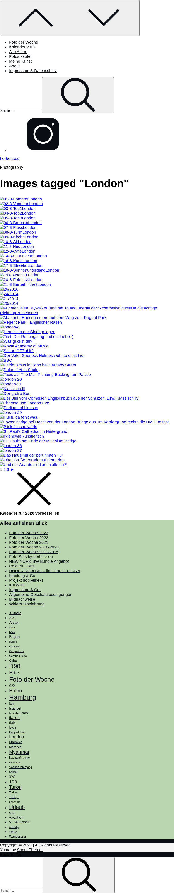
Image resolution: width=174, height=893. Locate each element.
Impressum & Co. (25, 590)
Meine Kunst (20, 61)
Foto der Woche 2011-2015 (33, 552)
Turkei (15, 787)
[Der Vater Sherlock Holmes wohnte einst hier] (42, 355)
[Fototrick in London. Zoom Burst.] (21, 279)
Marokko (15, 742)
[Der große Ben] (15, 393)
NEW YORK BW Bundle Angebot (39, 561)
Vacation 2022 (19, 822)
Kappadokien (17, 732)
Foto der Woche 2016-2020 (34, 547)
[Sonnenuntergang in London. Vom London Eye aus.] (29, 270)
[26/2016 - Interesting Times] (9, 289)
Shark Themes (30, 850)
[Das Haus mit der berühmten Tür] (31, 455)
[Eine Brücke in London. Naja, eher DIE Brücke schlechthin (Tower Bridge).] (21, 222)
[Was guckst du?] (16, 341)
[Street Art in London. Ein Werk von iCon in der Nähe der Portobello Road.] (21, 265)
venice (13, 832)
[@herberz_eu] (43, 150)
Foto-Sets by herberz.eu (31, 556)
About (14, 66)
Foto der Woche (23, 42)
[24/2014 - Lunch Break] (9, 294)
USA (12, 813)
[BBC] (6, 360)
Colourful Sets (22, 566)
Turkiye (14, 797)
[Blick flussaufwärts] (18, 426)
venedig (14, 827)
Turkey (13, 792)
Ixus (12, 727)
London (16, 736)
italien (14, 717)
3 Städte (15, 613)
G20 (11, 685)
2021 (12, 618)
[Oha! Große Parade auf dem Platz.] (33, 460)
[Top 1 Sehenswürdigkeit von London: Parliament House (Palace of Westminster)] (18, 208)
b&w (12, 632)
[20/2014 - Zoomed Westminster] (9, 303)
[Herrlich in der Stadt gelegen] (27, 332)
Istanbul (15, 708)
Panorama (14, 762)
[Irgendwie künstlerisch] (22, 436)
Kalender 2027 (22, 47)
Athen (12, 627)
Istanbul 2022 (19, 713)
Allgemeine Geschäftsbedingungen (40, 594)
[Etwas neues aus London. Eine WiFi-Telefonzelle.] (17, 246)
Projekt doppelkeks (26, 580)
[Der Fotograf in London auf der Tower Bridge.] (21, 199)
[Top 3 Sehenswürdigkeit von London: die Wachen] (18, 218)
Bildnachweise (22, 599)
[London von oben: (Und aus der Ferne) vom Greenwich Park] (21, 204)
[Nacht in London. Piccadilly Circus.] (19, 275)
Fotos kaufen (21, 56)
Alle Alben (18, 51)
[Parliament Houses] (19, 407)
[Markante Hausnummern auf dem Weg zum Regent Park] (53, 317)
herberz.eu (9, 158)
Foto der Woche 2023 (28, 533)
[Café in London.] (17, 251)
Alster (14, 622)
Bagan (14, 637)
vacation (16, 817)
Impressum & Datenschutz (33, 70)
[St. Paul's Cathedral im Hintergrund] (33, 431)
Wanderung (17, 836)
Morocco (15, 747)
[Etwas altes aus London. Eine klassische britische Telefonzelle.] (15, 241)
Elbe (14, 672)
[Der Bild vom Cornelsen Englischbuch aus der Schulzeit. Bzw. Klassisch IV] (69, 398)
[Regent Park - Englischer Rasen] (31, 322)
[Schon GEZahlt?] (17, 351)
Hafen (15, 690)
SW (11, 776)
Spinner (13, 772)
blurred (13, 641)
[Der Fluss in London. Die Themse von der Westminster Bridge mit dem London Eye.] (18, 227)
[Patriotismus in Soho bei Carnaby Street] (38, 365)
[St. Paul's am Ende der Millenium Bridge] (38, 441)
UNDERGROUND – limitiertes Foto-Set (44, 571)
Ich (11, 703)
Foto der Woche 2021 (28, 542)
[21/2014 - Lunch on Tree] (9, 298)
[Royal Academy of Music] (24, 346)
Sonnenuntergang (20, 767)
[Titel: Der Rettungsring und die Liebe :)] (36, 336)
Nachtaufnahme (19, 757)
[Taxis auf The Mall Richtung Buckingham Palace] (45, 374)
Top (13, 781)
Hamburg (22, 697)
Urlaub (17, 807)
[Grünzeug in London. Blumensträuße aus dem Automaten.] (23, 256)
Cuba (13, 660)
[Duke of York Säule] (19, 370)
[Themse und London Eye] (24, 403)
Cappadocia (16, 651)
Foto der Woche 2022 (28, 537)
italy (12, 722)
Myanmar (19, 752)
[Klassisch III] (12, 389)
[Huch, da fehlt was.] (19, 417)
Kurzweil (16, 585)
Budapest (14, 646)
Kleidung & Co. (22, 575)
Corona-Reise (18, 656)
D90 (14, 666)
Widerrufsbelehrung (27, 604)
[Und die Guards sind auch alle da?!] (33, 464)
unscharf (14, 802)
